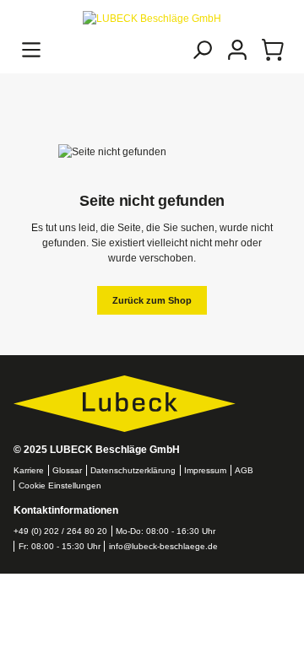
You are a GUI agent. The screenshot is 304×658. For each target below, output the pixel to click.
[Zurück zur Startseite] (152, 18)
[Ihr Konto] (237, 49)
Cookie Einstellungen (60, 485)
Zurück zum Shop (152, 300)
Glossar (67, 470)
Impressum (205, 470)
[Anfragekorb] (272, 49)
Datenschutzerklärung (133, 470)
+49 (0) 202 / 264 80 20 (60, 531)
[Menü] (31, 49)
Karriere (29, 470)
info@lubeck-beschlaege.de (163, 546)
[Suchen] (201, 49)
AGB (244, 470)
